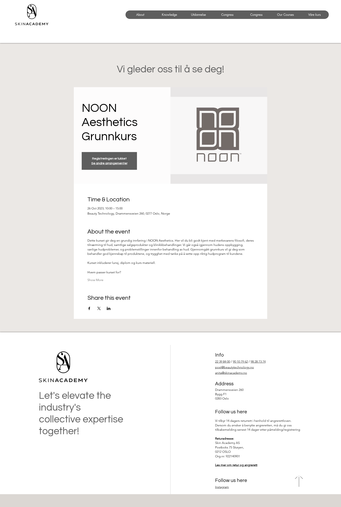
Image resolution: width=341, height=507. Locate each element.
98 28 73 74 (258, 361)
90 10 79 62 (240, 361)
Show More (95, 280)
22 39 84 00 (222, 361)
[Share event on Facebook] (89, 308)
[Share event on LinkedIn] (109, 308)
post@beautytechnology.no (234, 367)
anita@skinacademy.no (231, 373)
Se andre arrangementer (109, 163)
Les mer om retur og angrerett (236, 465)
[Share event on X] (99, 308)
